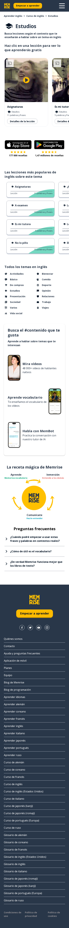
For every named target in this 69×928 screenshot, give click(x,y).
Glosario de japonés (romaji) (21, 878)
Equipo (8, 675)
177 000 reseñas (18, 155)
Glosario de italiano (15, 871)
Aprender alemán (14, 704)
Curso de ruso (12, 828)
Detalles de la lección (22, 121)
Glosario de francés (15, 849)
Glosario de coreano (16, 842)
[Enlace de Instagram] (47, 627)
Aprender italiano (14, 733)
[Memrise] (7, 6)
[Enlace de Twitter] (30, 627)
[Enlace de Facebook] (22, 627)
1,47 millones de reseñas (49, 155)
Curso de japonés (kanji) (18, 806)
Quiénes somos (13, 639)
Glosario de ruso (14, 900)
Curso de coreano (14, 769)
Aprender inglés (13, 15)
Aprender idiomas (14, 697)
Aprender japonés (15, 740)
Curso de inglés (35, 15)
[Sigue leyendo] (62, 6)
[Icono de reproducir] (26, 80)
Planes (8, 668)
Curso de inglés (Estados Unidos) (23, 791)
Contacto (9, 646)
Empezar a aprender (27, 5)
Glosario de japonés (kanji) (20, 886)
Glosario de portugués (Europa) (23, 893)
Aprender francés (14, 719)
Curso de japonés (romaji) (19, 813)
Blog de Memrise (14, 682)
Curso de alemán (14, 762)
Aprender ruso (13, 755)
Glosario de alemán (15, 835)
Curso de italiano (14, 798)
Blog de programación (17, 689)
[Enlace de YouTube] (38, 627)
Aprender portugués (16, 748)
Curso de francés (14, 777)
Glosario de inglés (14, 864)
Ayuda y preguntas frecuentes (22, 653)
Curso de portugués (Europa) (21, 820)
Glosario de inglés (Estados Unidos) (25, 857)
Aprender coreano (15, 711)
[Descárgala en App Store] (18, 144)
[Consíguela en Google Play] (49, 144)
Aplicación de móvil (15, 660)
